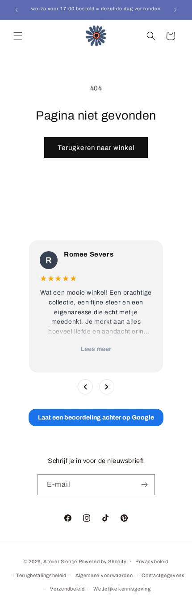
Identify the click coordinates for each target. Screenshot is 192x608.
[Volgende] (106, 386)
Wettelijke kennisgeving (121, 588)
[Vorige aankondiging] (16, 10)
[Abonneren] (144, 484)
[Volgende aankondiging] (175, 10)
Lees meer (96, 349)
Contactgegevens (163, 575)
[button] (18, 36)
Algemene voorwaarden (104, 575)
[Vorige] (85, 386)
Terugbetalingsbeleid (41, 575)
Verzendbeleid (67, 588)
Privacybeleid (151, 561)
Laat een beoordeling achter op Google (96, 417)
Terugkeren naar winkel (96, 147)
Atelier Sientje (60, 561)
